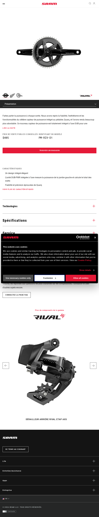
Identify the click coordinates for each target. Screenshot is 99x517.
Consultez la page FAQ (16, 295)
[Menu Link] (4, 4)
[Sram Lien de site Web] (49, 4)
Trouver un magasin (49, 150)
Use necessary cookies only (18, 278)
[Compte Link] (94, 4)
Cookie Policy (84, 260)
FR (6, 499)
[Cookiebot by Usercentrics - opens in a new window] (78, 237)
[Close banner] (95, 237)
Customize (48, 278)
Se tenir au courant (15, 449)
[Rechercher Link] (90, 4)
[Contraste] (5, 511)
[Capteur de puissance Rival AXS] (48, 52)
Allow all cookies (80, 278)
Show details (85, 270)
